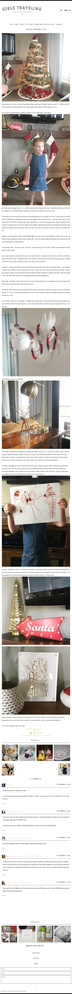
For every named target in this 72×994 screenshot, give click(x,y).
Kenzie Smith (13, 811)
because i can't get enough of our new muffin (62, 934)
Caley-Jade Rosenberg (18, 882)
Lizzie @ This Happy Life (19, 838)
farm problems (47, 735)
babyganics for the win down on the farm (45, 934)
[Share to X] (34, 733)
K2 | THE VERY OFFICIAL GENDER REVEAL (27, 934)
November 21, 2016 (63, 784)
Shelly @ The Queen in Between (23, 856)
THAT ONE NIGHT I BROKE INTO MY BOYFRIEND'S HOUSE (44, 752)
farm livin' (40, 735)
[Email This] (31, 733)
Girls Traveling (8, 991)
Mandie (10, 785)
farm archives (28, 735)
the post (23, 208)
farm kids (34, 735)
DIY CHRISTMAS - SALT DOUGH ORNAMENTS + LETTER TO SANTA (62, 752)
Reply (4, 803)
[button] (68, 10)
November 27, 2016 (63, 882)
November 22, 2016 (63, 856)
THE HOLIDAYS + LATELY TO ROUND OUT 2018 (10, 752)
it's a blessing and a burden (9, 934)
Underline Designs (21, 991)
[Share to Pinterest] (41, 733)
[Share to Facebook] (38, 733)
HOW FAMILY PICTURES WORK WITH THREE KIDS (27, 752)
